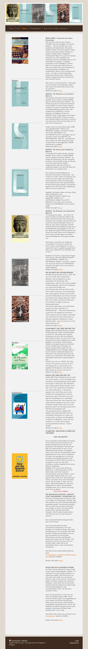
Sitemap (24, 640)
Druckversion (16, 640)
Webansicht (74, 643)
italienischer (52, 555)
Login (77, 640)
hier (60, 90)
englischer (62, 555)
